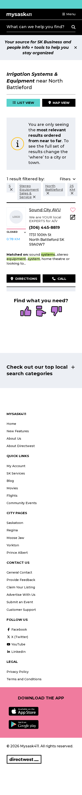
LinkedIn (18, 652)
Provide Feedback (21, 580)
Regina (12, 530)
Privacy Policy (18, 672)
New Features (18, 431)
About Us (14, 439)
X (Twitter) (19, 637)
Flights (12, 496)
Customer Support (21, 610)
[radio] (25, 312)
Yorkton (13, 545)
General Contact (19, 572)
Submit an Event (20, 602)
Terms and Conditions (24, 679)
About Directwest (21, 446)
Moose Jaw (15, 538)
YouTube (17, 644)
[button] (68, 14)
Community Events (22, 503)
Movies (12, 488)
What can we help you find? (35, 26)
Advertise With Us (21, 595)
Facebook (18, 629)
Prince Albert (17, 553)
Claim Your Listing (21, 587)
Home (11, 424)
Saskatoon (15, 523)
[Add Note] (72, 218)
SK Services (16, 473)
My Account (16, 466)
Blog (10, 481)
